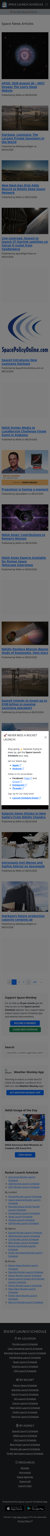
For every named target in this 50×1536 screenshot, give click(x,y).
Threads (17, 788)
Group (16, 781)
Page (27, 778)
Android (17, 768)
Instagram (18, 784)
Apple (15, 765)
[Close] (45, 737)
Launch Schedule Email (25, 797)
